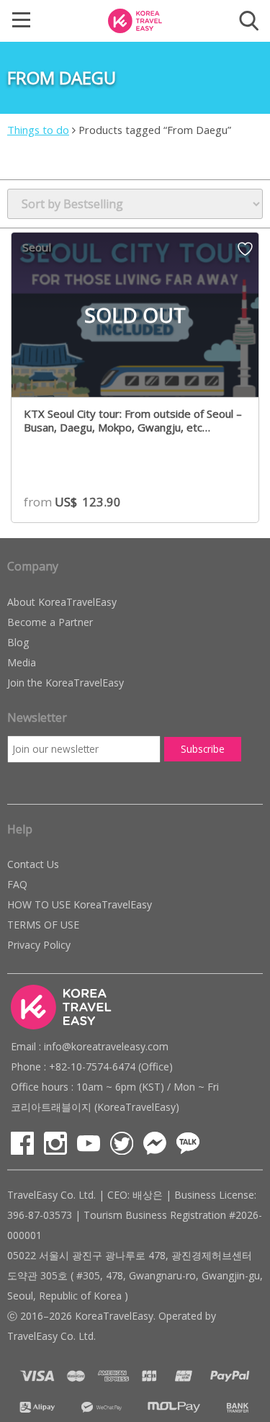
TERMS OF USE (43, 924)
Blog (18, 642)
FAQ (17, 884)
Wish (245, 253)
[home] (135, 19)
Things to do (38, 129)
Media (21, 662)
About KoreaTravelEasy (62, 602)
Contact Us (33, 864)
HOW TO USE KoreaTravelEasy (79, 904)
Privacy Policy (39, 945)
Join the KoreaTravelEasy (65, 682)
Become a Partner (50, 622)
